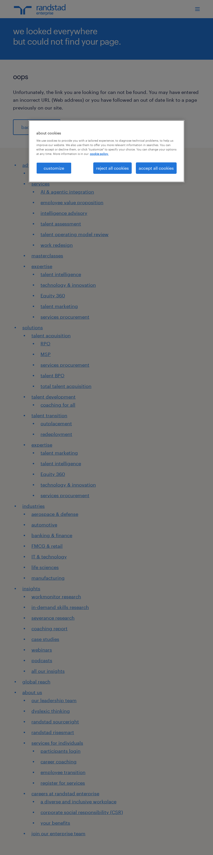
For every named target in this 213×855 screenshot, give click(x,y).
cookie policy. (99, 153)
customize (54, 168)
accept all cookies (156, 168)
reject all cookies (112, 168)
